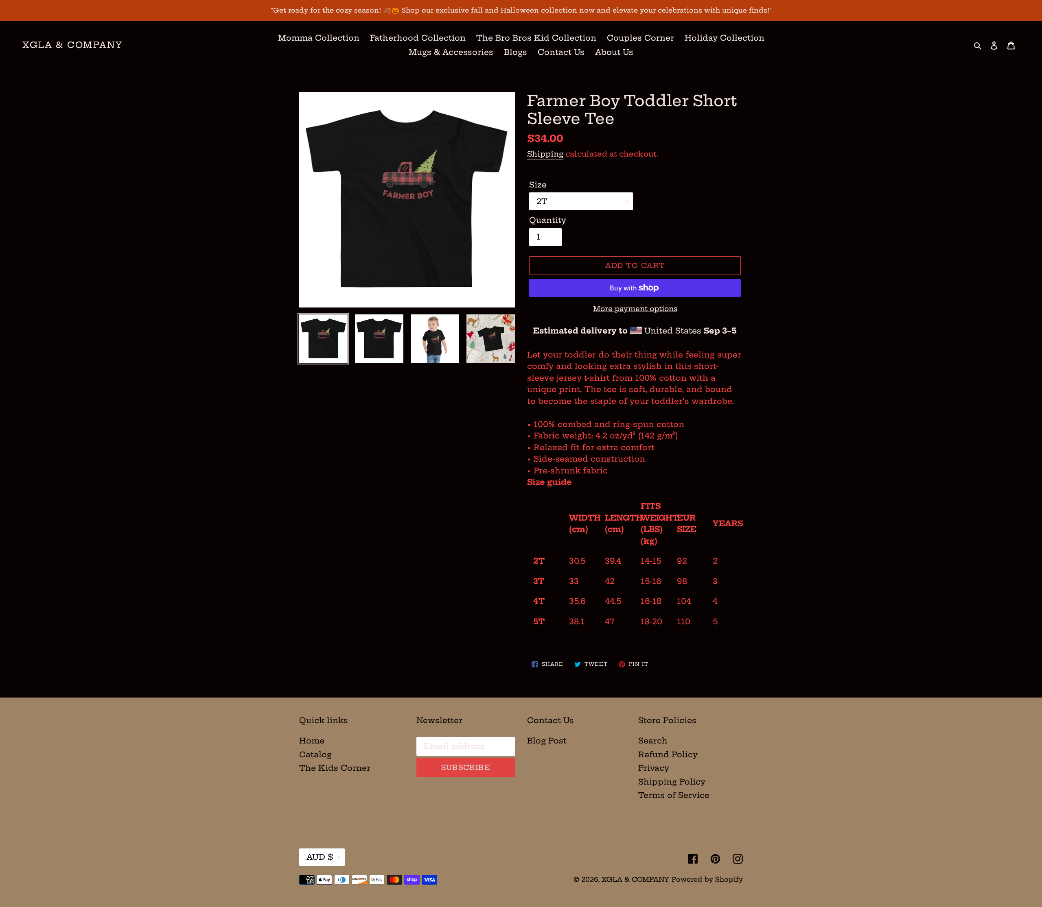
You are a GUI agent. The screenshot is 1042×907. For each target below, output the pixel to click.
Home (311, 741)
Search (653, 741)
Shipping (545, 154)
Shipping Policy (671, 782)
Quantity (547, 220)
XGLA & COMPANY (72, 45)
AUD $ (319, 857)
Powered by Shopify (707, 879)
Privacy (653, 768)
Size (538, 185)
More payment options (635, 308)
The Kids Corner (334, 768)
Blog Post (547, 741)
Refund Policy (668, 754)
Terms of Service (673, 795)
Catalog (315, 754)
